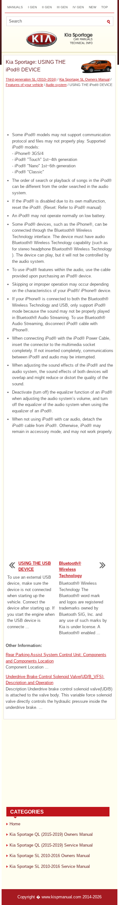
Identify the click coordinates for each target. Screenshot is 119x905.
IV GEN (78, 7)
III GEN (62, 7)
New (92, 7)
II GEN (47, 7)
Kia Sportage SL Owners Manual (84, 79)
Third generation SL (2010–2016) (31, 79)
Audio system (56, 85)
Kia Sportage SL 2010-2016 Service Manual (50, 866)
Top (104, 7)
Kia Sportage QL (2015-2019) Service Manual (51, 845)
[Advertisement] (59, 109)
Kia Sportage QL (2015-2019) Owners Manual (51, 834)
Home (15, 824)
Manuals (15, 7)
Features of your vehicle (24, 85)
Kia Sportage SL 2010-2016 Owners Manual (50, 855)
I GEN (32, 7)
